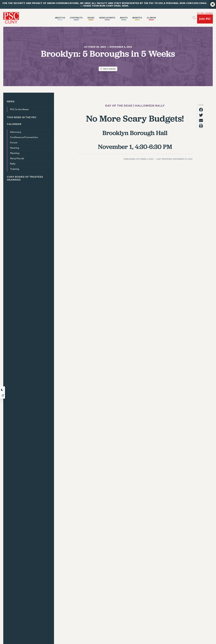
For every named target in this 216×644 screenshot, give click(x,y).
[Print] (201, 126)
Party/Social (17, 158)
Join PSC (205, 19)
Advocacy (15, 132)
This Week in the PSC (22, 117)
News (11, 101)
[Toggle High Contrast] (2, 389)
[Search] (194, 18)
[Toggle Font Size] (2, 395)
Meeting (14, 153)
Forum (13, 142)
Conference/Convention (24, 137)
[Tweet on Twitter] (201, 115)
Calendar (14, 124)
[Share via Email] (201, 120)
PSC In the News (19, 109)
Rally (13, 163)
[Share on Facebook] (201, 110)
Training (14, 169)
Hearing (14, 147)
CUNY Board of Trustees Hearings (25, 178)
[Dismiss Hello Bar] (212, 4)
